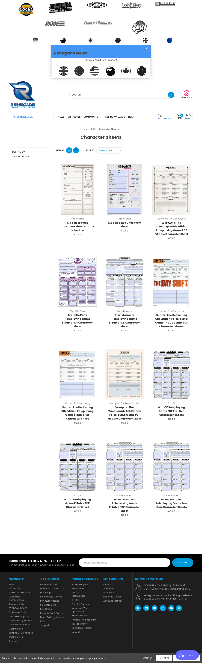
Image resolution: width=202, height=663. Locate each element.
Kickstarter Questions (20, 620)
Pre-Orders (46, 609)
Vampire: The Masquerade (79, 594)
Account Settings (112, 600)
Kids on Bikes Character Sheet (124, 224)
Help (131, 116)
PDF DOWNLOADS (115, 116)
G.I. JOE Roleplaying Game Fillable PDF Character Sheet (77, 503)
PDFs (42, 621)
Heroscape (46, 592)
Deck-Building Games (52, 617)
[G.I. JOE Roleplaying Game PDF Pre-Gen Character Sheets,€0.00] (171, 374)
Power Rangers (80, 584)
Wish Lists (186, 97)
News (61, 116)
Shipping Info (16, 637)
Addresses (109, 588)
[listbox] (109, 150)
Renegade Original (82, 628)
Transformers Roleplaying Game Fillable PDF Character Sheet (124, 320)
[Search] (171, 95)
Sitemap (13, 641)
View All (76, 632)
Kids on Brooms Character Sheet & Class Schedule (78, 226)
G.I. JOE (76, 600)
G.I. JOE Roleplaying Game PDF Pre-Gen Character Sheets (171, 411)
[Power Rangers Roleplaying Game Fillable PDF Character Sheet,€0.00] (124, 466)
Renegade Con (17, 604)
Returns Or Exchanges (21, 632)
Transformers (79, 615)
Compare (93, 167)
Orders (107, 584)
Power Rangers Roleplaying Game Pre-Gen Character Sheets (171, 503)
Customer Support (19, 616)
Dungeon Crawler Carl (52, 588)
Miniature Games (49, 600)
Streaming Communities (16, 598)
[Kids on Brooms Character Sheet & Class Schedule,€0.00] (77, 189)
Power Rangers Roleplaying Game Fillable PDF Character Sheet (124, 505)
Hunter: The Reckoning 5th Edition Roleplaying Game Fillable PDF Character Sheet (77, 412)
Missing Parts (16, 628)
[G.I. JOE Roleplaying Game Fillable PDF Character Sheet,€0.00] (77, 466)
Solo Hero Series (49, 604)
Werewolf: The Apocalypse (80, 610)
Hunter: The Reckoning (84, 619)
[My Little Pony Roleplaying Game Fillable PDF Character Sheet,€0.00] (77, 282)
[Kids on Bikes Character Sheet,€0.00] (124, 189)
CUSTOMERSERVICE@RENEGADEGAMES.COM (167, 589)
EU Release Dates (18, 612)
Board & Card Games (52, 613)
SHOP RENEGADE (23, 116)
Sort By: (90, 150)
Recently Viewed (112, 596)
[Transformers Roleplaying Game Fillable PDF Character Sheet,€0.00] (124, 282)
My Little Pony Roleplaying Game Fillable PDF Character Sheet (77, 320)
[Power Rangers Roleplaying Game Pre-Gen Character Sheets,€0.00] (171, 466)
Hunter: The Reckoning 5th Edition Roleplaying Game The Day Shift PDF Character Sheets (171, 320)
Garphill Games (80, 604)
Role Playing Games (51, 596)
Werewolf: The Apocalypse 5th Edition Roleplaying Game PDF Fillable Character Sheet (171, 228)
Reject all (164, 658)
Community (91, 116)
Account (163, 117)
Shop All (44, 625)
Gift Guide (74, 116)
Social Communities (20, 592)
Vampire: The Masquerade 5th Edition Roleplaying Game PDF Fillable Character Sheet (124, 412)
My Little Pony (79, 623)
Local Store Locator (19, 624)
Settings (147, 658)
